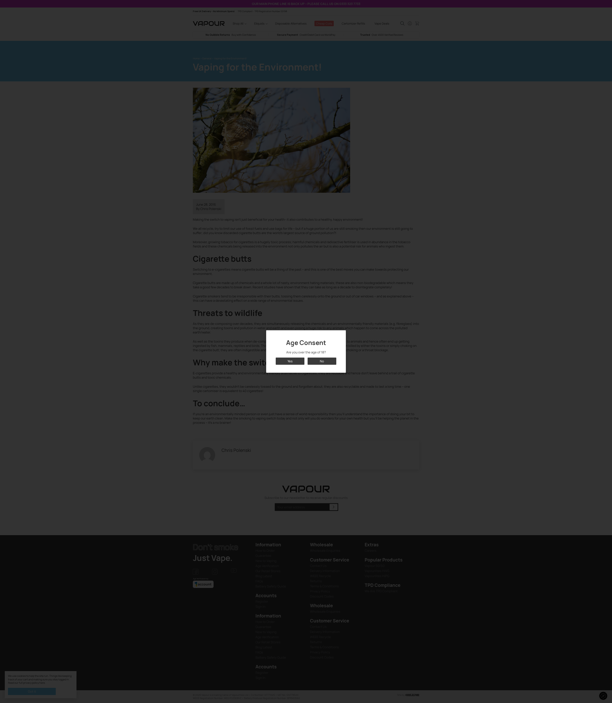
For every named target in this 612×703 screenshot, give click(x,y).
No (322, 361)
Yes (290, 361)
